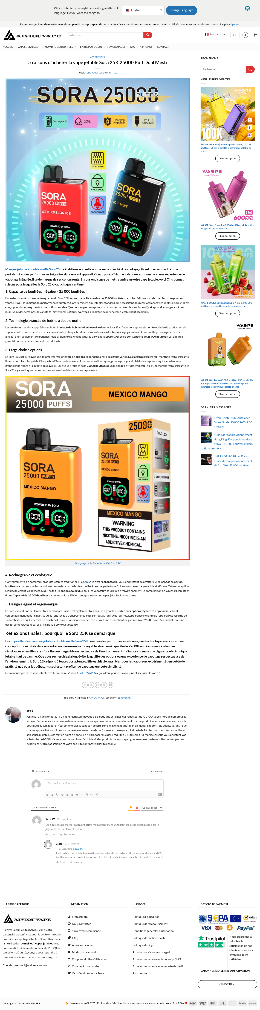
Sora (86, 581)
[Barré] (62, 795)
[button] (255, 35)
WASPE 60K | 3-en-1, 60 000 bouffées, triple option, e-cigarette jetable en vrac (228, 227)
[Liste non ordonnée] (72, 795)
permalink (125, 697)
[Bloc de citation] (77, 795)
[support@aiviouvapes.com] (235, 35)
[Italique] (52, 795)
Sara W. (79, 848)
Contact (163, 46)
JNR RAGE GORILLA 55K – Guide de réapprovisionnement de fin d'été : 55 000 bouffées (233, 461)
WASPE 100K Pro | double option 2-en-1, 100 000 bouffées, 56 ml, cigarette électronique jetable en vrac (226, 147)
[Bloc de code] (82, 795)
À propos (146, 46)
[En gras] (47, 795)
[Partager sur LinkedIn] (110, 685)
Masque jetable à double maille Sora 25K (97, 563)
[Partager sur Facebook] (85, 685)
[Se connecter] (245, 35)
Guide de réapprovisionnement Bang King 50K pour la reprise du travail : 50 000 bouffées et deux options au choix (227, 441)
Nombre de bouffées (59, 46)
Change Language (181, 10)
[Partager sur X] (91, 685)
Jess (115, 73)
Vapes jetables (28, 46)
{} (91, 794)
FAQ (132, 46)
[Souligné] (57, 795)
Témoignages (116, 46)
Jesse (59, 843)
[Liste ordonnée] (67, 795)
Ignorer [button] (235, 24)
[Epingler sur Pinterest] (104, 685)
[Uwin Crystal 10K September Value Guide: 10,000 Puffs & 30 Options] (206, 421)
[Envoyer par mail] (98, 685)
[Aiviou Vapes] (32, 35)
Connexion (157, 771)
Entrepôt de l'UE (91, 46)
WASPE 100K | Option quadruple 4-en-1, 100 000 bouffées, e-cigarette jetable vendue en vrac (226, 304)
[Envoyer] (147, 35)
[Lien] (87, 795)
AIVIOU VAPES (97, 57)
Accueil (8, 46)
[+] (97, 794)
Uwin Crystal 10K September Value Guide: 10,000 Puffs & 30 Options (233, 422)
